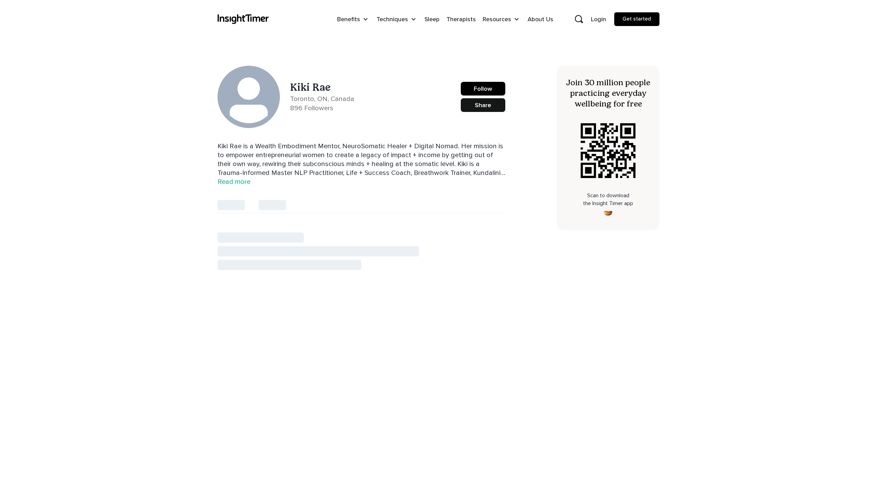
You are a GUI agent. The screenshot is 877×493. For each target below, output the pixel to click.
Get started (636, 18)
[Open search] (579, 19)
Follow (483, 88)
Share (483, 105)
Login (598, 19)
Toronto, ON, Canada (322, 99)
